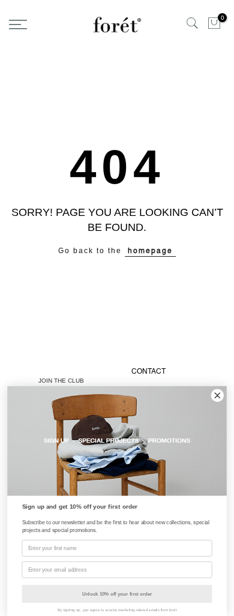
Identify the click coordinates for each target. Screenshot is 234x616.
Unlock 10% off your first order (117, 594)
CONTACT (148, 371)
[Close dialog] (217, 395)
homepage (150, 251)
